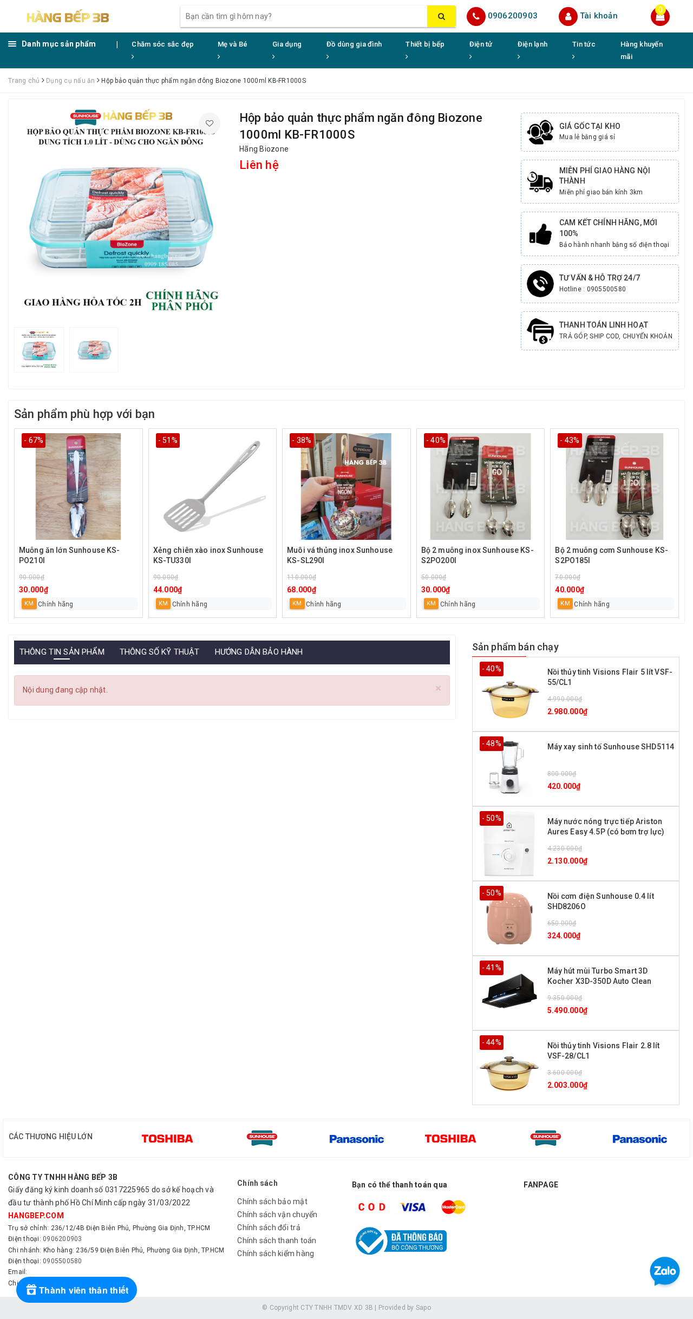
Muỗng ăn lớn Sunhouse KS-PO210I (69, 555)
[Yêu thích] (209, 123)
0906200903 (513, 16)
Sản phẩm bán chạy (515, 646)
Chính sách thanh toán (276, 1240)
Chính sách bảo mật (272, 1201)
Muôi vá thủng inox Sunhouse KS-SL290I (340, 555)
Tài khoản (599, 16)
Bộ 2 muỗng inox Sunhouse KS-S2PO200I (477, 555)
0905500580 (62, 1261)
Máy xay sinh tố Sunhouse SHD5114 (610, 746)
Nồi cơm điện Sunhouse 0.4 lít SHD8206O (600, 901)
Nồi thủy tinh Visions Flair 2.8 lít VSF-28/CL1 (603, 1051)
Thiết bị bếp (425, 44)
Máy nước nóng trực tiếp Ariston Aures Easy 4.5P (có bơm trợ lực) (605, 827)
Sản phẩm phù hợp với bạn (84, 414)
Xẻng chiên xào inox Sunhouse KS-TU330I (208, 555)
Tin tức (584, 44)
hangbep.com (36, 1215)
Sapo (423, 1307)
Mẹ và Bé (232, 44)
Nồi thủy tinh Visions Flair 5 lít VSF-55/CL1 (609, 677)
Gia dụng (287, 44)
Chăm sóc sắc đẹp (163, 44)
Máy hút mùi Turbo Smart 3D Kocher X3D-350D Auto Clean (599, 976)
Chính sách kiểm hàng (275, 1253)
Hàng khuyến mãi (641, 50)
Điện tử (481, 44)
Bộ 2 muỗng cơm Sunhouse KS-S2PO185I (611, 555)
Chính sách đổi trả (268, 1227)
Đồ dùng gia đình (354, 44)
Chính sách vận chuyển (277, 1214)
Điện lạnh (532, 44)
